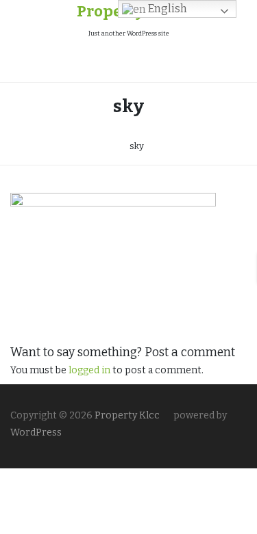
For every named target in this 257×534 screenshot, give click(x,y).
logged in (89, 370)
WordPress (36, 432)
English (166, 8)
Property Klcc (126, 415)
